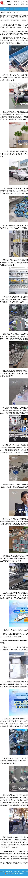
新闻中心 (9, 1)
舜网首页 (3, 12)
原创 (22, 4)
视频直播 (9, 4)
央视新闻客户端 (16, 20)
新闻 (5, 9)
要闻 (22, 1)
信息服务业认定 (8, 871)
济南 (14, 9)
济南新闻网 (16, 4)
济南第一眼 (16, 1)
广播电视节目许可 (17, 871)
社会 (14, 12)
